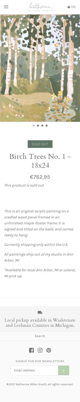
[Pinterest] (48, 350)
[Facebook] (31, 350)
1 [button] (33, 126)
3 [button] (42, 126)
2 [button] (38, 126)
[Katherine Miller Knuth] (40, 7)
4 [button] (46, 126)
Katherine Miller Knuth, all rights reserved (44, 384)
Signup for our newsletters (40, 361)
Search (40, 336)
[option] (40, 68)
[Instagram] (40, 350)
